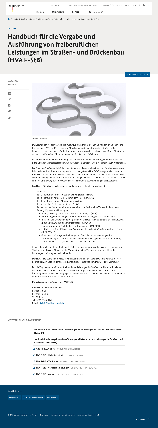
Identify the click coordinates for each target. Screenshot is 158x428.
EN (148, 5)
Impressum (44, 415)
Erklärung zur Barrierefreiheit (88, 415)
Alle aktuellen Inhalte (138, 74)
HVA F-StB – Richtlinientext (49, 355)
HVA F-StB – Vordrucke (47, 361)
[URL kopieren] (10, 119)
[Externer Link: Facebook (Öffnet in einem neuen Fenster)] (10, 95)
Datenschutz (55, 415)
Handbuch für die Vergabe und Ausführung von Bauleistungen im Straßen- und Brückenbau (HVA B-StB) (78, 331)
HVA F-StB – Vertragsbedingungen (52, 367)
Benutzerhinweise (68, 415)
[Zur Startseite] (9, 19)
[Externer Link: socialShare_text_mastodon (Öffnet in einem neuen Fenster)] (10, 113)
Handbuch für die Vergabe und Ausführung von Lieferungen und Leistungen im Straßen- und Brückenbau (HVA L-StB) (78, 341)
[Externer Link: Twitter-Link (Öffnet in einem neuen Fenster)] (10, 101)
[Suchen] (90, 12)
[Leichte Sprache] (144, 5)
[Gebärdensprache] (139, 5)
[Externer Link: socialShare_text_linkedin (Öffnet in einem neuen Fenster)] (10, 107)
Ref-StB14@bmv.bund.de (52, 303)
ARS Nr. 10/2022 (44, 348)
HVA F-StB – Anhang (46, 374)
